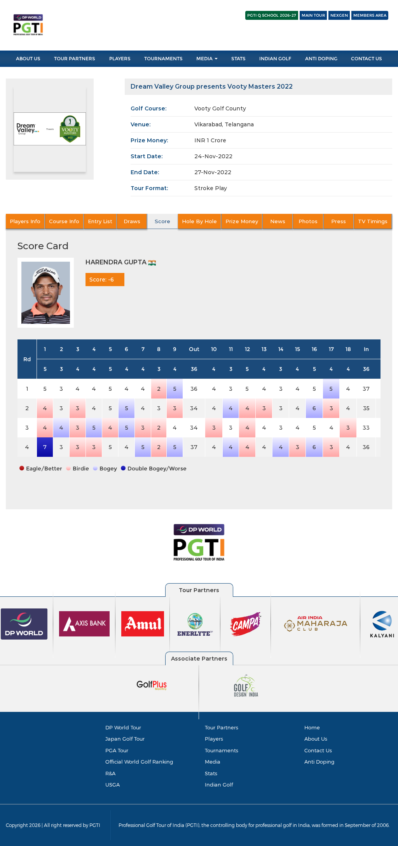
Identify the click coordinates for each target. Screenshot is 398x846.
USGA (112, 784)
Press (338, 221)
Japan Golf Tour (125, 739)
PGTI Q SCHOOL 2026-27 (271, 15)
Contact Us (366, 58)
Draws (132, 221)
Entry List (100, 221)
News (277, 221)
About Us (28, 58)
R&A (110, 773)
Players (120, 58)
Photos (308, 221)
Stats (238, 58)
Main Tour (313, 15)
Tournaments (163, 58)
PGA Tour (116, 750)
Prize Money (241, 221)
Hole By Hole (199, 221)
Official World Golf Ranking (139, 762)
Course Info (64, 221)
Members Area (369, 15)
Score (162, 221)
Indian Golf (275, 58)
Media (205, 58)
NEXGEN (339, 15)
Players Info (25, 221)
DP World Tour (123, 727)
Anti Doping (321, 58)
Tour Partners (74, 58)
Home (312, 727)
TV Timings (373, 221)
